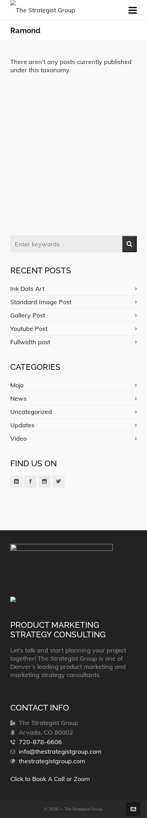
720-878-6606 (40, 742)
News (18, 398)
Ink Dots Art (27, 289)
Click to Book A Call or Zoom (50, 779)
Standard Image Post (40, 302)
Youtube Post (29, 329)
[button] (129, 244)
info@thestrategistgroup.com (60, 751)
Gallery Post (27, 315)
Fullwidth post (30, 342)
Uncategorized (31, 412)
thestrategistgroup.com (52, 761)
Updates (22, 425)
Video (18, 438)
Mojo (17, 385)
